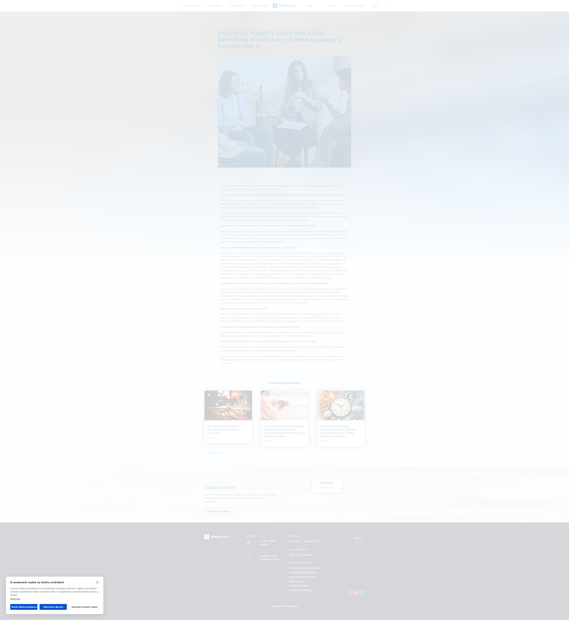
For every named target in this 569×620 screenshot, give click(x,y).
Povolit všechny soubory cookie (24, 607)
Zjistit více (15, 598)
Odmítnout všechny (53, 607)
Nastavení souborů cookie (85, 607)
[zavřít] (97, 582)
